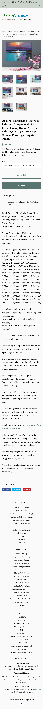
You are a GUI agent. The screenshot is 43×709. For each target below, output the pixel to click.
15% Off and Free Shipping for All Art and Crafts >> (21, 203)
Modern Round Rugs (21, 560)
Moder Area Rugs (21, 554)
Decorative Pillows (21, 570)
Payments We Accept (21, 623)
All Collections (21, 605)
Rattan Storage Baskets (21, 563)
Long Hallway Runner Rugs (21, 557)
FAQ (21, 630)
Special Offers (21, 617)
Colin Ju (30, 226)
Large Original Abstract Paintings (21, 517)
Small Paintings (21, 510)
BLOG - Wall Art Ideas (21, 643)
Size (3, 161)
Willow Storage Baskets (21, 567)
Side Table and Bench (21, 576)
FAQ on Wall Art (21, 633)
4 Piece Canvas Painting (21, 527)
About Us (21, 614)
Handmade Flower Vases (21, 586)
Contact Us (21, 620)
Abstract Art (21, 533)
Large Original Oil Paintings (21, 520)
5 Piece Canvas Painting (21, 530)
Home (3, 32)
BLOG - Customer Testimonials (21, 646)
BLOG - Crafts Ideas (21, 639)
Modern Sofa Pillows (21, 573)
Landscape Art (21, 536)
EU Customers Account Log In (21, 652)
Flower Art (21, 540)
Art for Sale (22, 543)
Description (8, 195)
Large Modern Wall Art (21, 507)
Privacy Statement (21, 649)
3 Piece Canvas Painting (21, 523)
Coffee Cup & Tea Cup (21, 583)
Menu (6, 6)
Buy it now (22, 185)
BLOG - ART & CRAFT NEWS (21, 636)
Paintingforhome (28, 699)
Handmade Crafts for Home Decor (21, 599)
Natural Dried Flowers (21, 602)
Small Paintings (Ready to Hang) (21, 514)
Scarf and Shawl (21, 596)
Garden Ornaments (21, 579)
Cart (39, 6)
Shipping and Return (21, 627)
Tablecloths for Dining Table (21, 589)
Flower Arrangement (21, 592)
